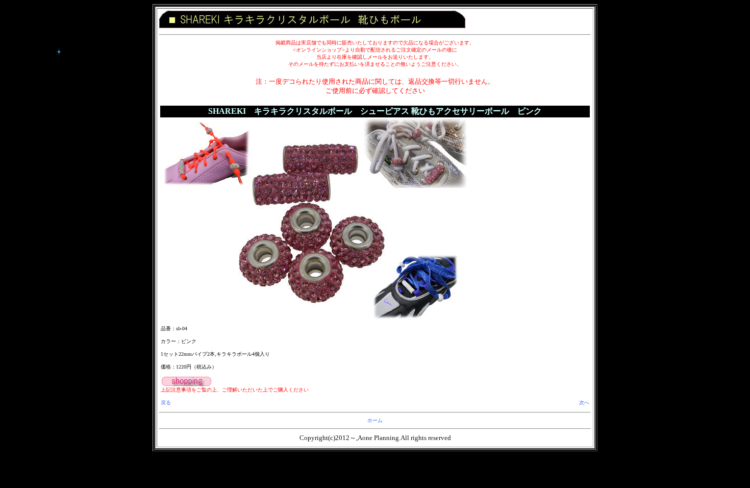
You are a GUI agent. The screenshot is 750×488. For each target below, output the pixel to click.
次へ (584, 402)
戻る (166, 402)
